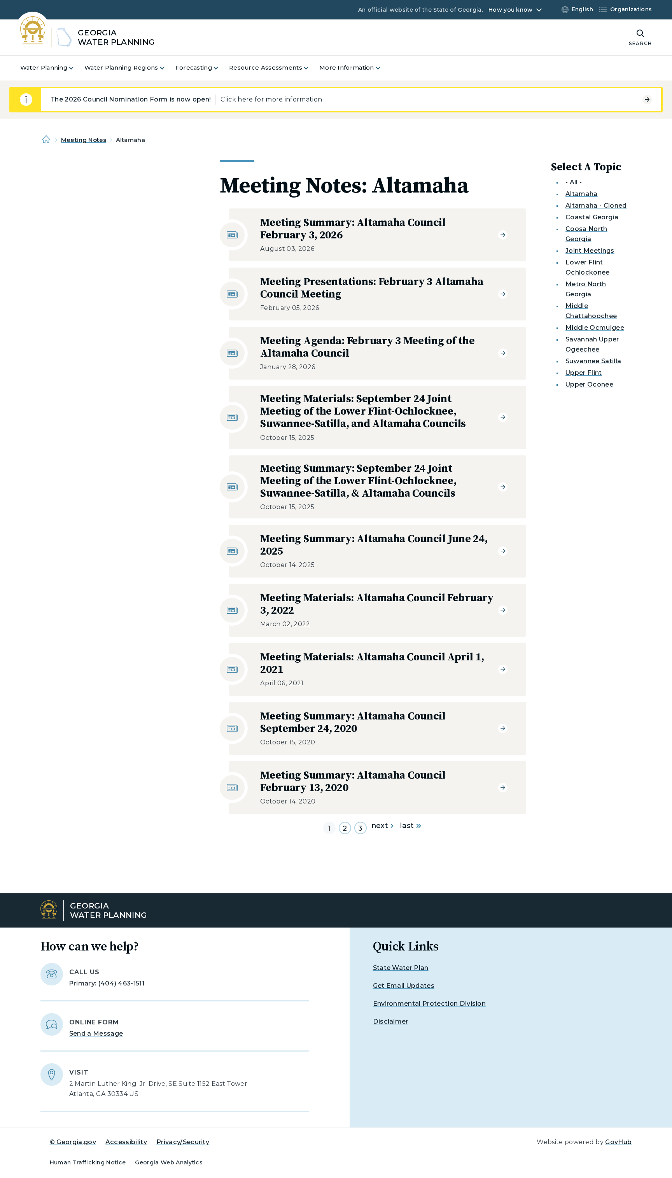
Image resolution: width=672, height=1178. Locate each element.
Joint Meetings (589, 250)
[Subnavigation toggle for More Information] (382, 68)
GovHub (618, 1142)
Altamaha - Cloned (595, 205)
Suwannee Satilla (593, 361)
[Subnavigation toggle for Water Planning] (75, 68)
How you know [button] (510, 10)
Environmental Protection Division (429, 1003)
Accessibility (126, 1142)
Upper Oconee (589, 384)
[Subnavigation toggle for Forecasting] (220, 68)
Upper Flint (583, 372)
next (379, 825)
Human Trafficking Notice (88, 1162)
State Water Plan (401, 967)
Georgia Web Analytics (169, 1162)
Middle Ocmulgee (594, 327)
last (407, 825)
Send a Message (96, 1033)
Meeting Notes (83, 140)
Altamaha (581, 194)
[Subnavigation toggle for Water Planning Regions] (166, 68)
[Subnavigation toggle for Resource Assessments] (310, 68)
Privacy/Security (182, 1142)
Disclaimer (390, 1021)
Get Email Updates (403, 985)
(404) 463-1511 (121, 983)
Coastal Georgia (591, 217)
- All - (573, 182)
